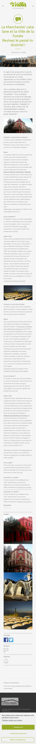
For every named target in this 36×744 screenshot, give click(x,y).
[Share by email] (6, 650)
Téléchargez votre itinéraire (12, 209)
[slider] (7, 508)
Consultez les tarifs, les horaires (14, 369)
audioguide (25, 450)
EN (20, 8)
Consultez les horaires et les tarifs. (15, 281)
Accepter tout (18, 727)
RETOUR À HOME (18, 52)
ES (17, 8)
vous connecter (16, 686)
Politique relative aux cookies (12, 720)
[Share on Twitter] (11, 640)
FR (23, 8)
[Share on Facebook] (6, 640)
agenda (13, 455)
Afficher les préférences (18, 739)
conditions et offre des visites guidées (16, 371)
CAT (13, 8)
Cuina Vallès (23, 226)
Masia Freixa (16, 440)
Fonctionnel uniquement (18, 733)
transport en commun (24, 487)
